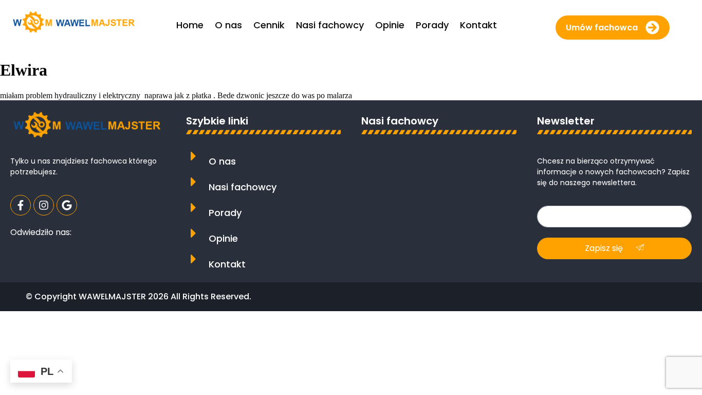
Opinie (223, 238)
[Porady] (193, 207)
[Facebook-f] (20, 205)
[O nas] (193, 156)
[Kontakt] (193, 259)
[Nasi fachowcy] (193, 181)
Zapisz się (605, 248)
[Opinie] (193, 233)
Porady (225, 212)
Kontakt (227, 264)
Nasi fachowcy (242, 187)
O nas (222, 161)
